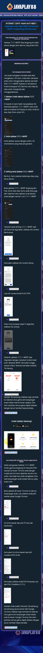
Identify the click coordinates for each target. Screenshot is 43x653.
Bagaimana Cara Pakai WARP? (17, 26)
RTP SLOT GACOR (30, 15)
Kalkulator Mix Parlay (13, 15)
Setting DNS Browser (26, 29)
